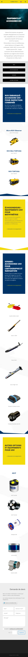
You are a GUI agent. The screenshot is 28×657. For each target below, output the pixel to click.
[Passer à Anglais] (21, 2)
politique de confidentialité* (16, 628)
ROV (14, 64)
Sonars (14, 75)
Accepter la (13, 628)
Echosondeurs (14, 70)
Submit (21, 632)
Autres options (14, 80)
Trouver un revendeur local (10, 602)
